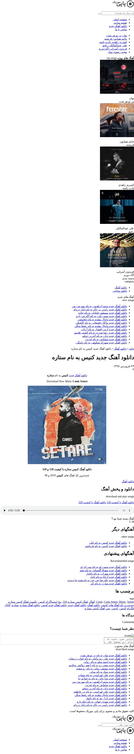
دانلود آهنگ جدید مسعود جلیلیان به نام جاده (102, 312)
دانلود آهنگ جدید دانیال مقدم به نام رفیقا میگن (101, 326)
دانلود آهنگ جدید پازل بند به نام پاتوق (106, 698)
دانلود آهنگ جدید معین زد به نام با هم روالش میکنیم (98, 665)
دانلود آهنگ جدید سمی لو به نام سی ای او (103, 567)
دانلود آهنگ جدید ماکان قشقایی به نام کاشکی (101, 322)
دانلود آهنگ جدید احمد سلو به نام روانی (105, 661)
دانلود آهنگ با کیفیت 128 (120, 502)
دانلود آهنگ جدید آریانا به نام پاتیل (108, 576)
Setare (130, 601)
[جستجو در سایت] (99, 13)
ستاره (15, 605)
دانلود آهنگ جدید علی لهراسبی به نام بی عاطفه (100, 691)
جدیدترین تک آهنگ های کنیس (117, 605)
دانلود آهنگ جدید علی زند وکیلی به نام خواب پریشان (97, 658)
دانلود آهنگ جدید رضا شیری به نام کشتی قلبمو (100, 332)
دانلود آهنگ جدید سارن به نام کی (108, 583)
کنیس (114, 608)
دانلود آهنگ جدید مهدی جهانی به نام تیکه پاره (102, 701)
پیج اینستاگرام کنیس (49, 601)
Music (122, 601)
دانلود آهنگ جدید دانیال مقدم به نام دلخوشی (102, 319)
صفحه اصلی (120, 19)
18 (132, 521)
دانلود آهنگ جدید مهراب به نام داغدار (106, 573)
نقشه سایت (120, 22)
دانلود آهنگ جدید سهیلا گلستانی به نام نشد (103, 570)
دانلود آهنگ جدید (118, 26)
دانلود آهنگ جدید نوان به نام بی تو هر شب (103, 655)
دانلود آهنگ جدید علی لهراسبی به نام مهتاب (102, 675)
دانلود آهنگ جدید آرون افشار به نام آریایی (104, 329)
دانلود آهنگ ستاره (30, 605)
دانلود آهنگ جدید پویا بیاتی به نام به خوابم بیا (102, 678)
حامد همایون (115, 38)
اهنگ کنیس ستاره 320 (75, 601)
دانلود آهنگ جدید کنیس (54, 605)
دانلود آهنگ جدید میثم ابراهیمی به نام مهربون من (99, 306)
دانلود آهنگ (121, 287)
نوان (116, 35)
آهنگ (92, 601)
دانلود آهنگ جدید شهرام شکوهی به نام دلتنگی (101, 342)
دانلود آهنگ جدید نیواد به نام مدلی (108, 671)
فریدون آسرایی (113, 48)
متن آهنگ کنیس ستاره (97, 608)
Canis (99, 601)
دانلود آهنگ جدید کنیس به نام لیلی (108, 542)
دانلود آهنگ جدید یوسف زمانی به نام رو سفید (101, 668)
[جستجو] (99, 725)
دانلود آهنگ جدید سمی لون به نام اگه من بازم (101, 316)
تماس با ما (121, 29)
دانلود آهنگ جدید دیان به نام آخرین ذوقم (104, 335)
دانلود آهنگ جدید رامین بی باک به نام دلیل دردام (100, 309)
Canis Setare (111, 601)
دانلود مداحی (120, 290)
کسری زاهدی (113, 42)
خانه (131, 348)
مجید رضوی (117, 52)
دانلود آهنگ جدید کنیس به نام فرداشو (106, 546)
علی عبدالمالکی (114, 45)
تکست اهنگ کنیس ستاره (22, 601)
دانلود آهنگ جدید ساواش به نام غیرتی (106, 339)
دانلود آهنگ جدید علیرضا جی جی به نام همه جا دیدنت (97, 580)
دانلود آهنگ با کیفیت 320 (92, 502)
